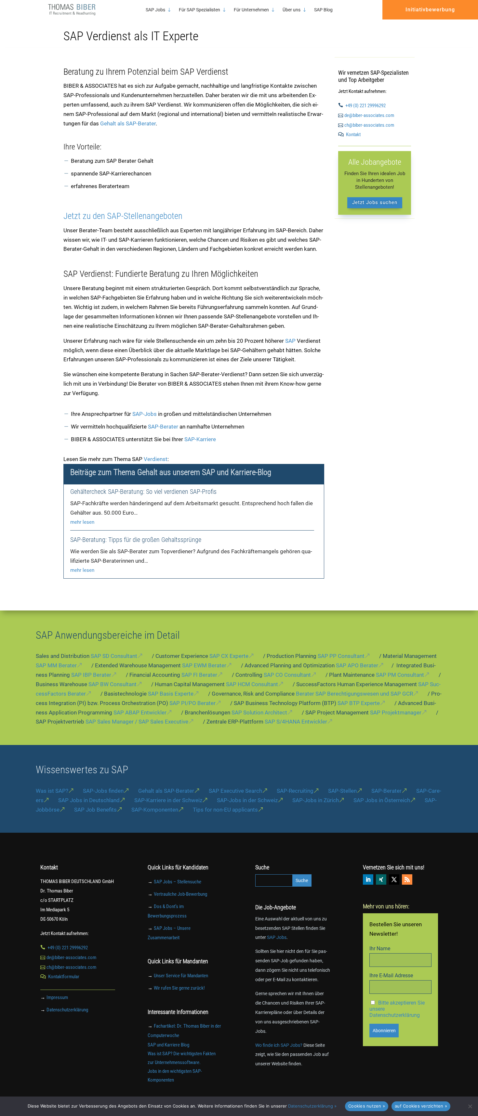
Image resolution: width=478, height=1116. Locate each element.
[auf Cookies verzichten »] (470, 1106)
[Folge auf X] (394, 879)
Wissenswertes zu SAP (82, 769)
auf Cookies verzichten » (421, 1106)
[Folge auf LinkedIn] (368, 879)
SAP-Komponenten (154, 809)
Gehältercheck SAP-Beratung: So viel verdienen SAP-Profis (143, 491)
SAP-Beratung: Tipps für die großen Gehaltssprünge (135, 540)
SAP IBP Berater (91, 675)
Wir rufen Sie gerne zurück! (179, 988)
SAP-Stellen (342, 791)
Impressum (57, 997)
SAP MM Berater (56, 665)
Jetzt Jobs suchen (374, 202)
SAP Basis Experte (170, 693)
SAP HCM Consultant (252, 684)
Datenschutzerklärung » (312, 1106)
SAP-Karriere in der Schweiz (168, 800)
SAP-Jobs (144, 414)
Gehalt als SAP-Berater (128, 123)
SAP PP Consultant (341, 656)
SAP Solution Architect (259, 712)
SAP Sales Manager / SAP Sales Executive (137, 721)
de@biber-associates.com (369, 115)
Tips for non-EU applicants (225, 809)
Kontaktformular (63, 977)
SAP (291, 341)
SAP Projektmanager (395, 712)
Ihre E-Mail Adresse (391, 975)
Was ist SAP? (52, 791)
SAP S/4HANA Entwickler (296, 721)
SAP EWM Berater (204, 665)
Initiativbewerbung (430, 9)
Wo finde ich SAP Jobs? (278, 1045)
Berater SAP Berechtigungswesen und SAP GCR (354, 693)
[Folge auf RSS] (407, 879)
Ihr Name (379, 948)
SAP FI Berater (199, 675)
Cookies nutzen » (366, 1106)
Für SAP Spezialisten (199, 9)
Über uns (291, 9)
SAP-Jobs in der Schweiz (247, 800)
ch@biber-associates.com (369, 125)
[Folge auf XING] (381, 879)
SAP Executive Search (235, 791)
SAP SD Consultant (114, 656)
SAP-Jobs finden (103, 791)
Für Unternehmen (251, 9)
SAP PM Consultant (400, 675)
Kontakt (353, 134)
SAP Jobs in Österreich (381, 800)
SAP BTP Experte (359, 703)
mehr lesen (82, 522)
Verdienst (155, 459)
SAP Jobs (155, 9)
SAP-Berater (163, 426)
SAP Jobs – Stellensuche (177, 882)
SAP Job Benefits (95, 809)
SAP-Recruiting (295, 791)
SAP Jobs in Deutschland (89, 800)
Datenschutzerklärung (67, 1010)
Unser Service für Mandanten (181, 976)
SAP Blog (323, 9)
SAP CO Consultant (287, 675)
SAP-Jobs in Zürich (315, 800)
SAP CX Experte (228, 656)
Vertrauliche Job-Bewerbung (180, 894)
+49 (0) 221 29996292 (365, 106)
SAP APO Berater (357, 665)
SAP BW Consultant (112, 684)
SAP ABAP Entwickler (139, 712)
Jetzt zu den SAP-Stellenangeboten (122, 216)
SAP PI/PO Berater (192, 703)
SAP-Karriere (200, 439)
